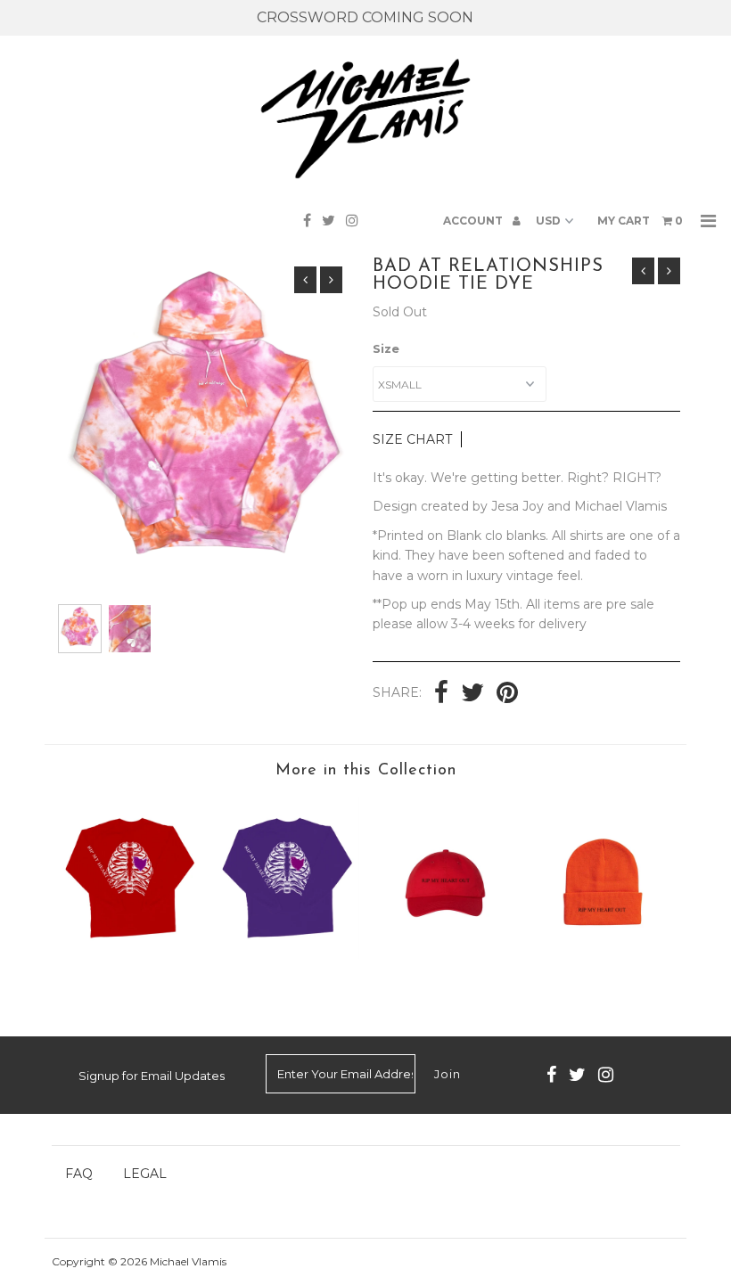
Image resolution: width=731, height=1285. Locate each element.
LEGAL (145, 1174)
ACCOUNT (474, 220)
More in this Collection (365, 771)
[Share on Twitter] (472, 694)
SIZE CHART (412, 439)
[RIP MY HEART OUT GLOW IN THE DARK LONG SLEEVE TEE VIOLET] (287, 954)
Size (386, 348)
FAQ (79, 1174)
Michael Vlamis (188, 1261)
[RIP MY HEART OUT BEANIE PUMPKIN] (602, 972)
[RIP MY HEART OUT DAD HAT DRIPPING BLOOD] (444, 972)
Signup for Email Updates (151, 1075)
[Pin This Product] (507, 694)
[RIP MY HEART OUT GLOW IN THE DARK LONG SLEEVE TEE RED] (130, 954)
